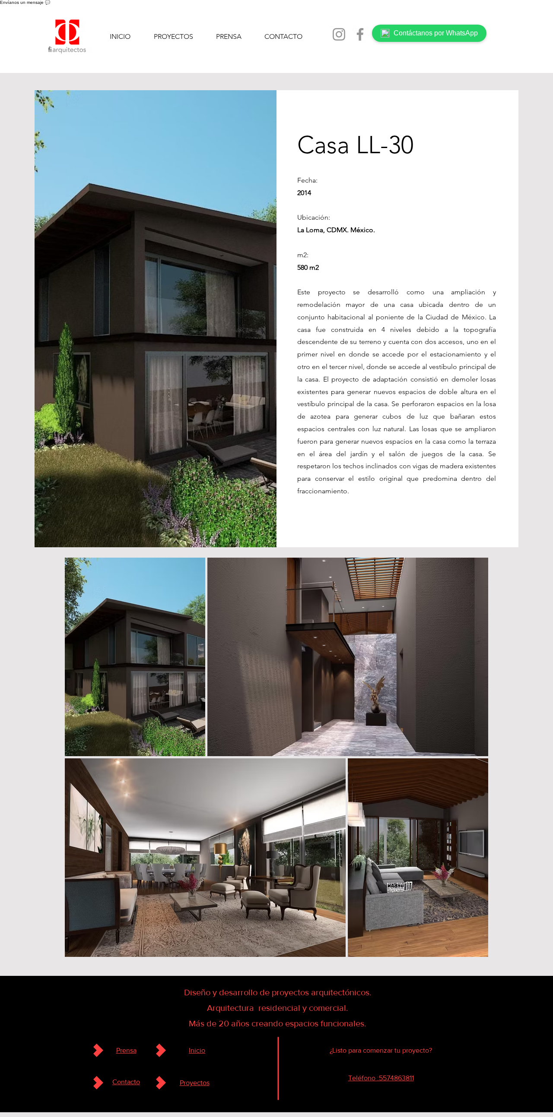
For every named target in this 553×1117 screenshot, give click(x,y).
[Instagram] (339, 34)
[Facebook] (360, 34)
